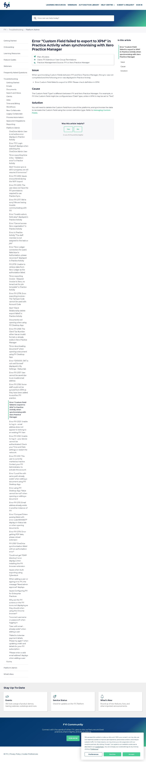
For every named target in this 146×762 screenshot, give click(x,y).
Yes (68, 129)
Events (8, 700)
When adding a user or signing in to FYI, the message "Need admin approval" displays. (18, 583)
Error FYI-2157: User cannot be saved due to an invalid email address (17, 377)
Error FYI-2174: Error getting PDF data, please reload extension (17, 536)
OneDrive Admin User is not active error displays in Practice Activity (18, 135)
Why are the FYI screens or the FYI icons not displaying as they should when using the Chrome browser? (18, 607)
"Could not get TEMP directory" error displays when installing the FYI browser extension (18, 560)
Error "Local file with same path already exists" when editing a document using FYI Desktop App (18, 478)
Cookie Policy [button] (99, 747)
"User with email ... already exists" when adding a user (17, 629)
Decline (112, 754)
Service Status (60, 700)
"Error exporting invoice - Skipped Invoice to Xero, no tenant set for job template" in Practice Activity (18, 283)
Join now (73, 738)
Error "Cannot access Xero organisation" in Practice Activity (17, 226)
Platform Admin (33, 30)
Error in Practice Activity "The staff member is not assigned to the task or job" (18, 237)
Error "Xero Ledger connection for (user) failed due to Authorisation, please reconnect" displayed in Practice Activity (18, 254)
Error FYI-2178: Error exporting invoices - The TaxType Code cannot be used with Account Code (17, 298)
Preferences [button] (94, 749)
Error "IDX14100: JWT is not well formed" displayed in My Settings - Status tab (18, 365)
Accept (131, 754)
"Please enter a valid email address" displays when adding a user (18, 655)
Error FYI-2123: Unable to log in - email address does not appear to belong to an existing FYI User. (18, 427)
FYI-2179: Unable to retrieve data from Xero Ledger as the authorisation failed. (17, 268)
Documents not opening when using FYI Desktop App (17, 322)
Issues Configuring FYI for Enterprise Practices (18, 593)
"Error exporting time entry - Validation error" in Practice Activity (18, 159)
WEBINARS (72, 5)
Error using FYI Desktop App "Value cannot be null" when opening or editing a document (18, 493)
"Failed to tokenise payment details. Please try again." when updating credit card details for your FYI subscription (18, 642)
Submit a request (125, 5)
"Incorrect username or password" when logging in (17, 620)
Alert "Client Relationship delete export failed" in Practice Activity (17, 312)
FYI (5, 30)
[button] (16, 40)
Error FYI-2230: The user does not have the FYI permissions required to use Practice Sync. (18, 190)
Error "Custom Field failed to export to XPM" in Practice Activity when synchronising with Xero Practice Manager (17, 409)
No (78, 129)
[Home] (7, 5)
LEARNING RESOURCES (56, 5)
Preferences (93, 754)
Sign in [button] (139, 5)
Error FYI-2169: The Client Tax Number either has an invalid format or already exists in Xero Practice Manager (18, 336)
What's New (106, 700)
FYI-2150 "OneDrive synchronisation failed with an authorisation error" (18, 547)
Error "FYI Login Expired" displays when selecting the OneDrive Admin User (18, 147)
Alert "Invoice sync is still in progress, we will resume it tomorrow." (18, 169)
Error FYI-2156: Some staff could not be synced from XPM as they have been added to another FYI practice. (18, 391)
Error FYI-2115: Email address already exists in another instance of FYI (18, 507)
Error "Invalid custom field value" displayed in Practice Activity (18, 217)
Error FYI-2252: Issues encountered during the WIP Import (18, 179)
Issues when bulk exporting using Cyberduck (16, 572)
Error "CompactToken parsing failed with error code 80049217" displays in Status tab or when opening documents (18, 521)
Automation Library (89, 5)
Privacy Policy (15, 754)
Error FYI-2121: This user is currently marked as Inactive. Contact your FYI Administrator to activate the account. (17, 463)
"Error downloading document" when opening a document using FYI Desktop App (18, 351)
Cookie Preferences (30, 754)
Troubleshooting (16, 30)
